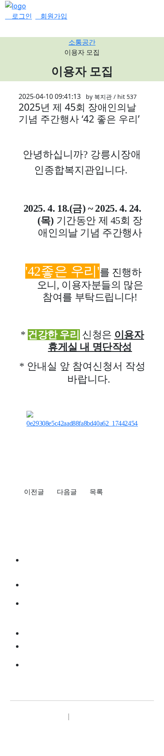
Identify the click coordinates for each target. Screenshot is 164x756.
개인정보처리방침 (105, 716)
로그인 (21, 16)
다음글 (67, 491)
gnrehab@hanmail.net (75, 664)
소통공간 (82, 42)
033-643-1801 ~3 (61, 646)
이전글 (34, 491)
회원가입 (53, 16)
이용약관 (46, 716)
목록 (96, 491)
